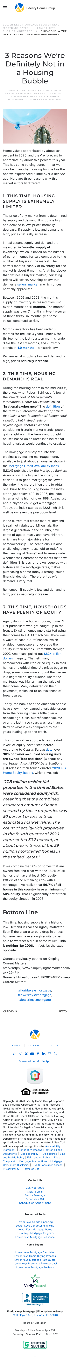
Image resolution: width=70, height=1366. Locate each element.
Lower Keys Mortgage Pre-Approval (35, 1263)
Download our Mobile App (34, 1061)
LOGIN (54, 1045)
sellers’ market (27, 284)
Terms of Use (31, 1168)
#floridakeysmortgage (34, 990)
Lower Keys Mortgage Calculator (35, 1252)
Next (62, 1011)
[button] (5, 7)
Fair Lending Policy (38, 1157)
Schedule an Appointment (35, 1202)
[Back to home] (35, 7)
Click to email (35, 1191)
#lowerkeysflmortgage (34, 995)
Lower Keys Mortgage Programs (35, 1233)
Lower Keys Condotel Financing (35, 1225)
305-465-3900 (35, 1187)
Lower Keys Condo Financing (35, 1221)
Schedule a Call (35, 1199)
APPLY (16, 1045)
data (49, 749)
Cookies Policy (30, 1153)
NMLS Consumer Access (47, 1164)
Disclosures (50, 1153)
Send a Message (35, 1195)
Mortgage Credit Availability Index (34, 466)
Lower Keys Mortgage (43, 99)
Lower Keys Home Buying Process (35, 1255)
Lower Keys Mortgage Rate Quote (35, 1259)
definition (53, 406)
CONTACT (35, 1045)
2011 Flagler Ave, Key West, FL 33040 (35, 1315)
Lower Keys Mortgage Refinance (35, 1237)
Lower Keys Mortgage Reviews (35, 1267)
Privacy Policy (11, 1168)
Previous (11, 1011)
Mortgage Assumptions (33, 1161)
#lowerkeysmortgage (35, 1000)
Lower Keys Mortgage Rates (35, 1229)
